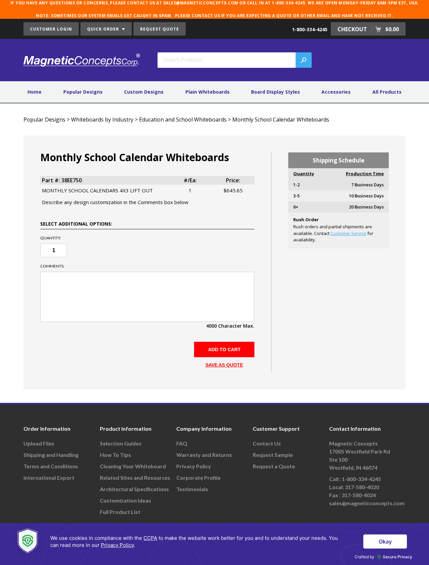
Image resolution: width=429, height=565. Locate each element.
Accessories (336, 92)
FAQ (181, 443)
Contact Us (267, 443)
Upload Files (38, 443)
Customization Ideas (125, 500)
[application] (214, 544)
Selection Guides (120, 443)
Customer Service (348, 233)
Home (34, 92)
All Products (387, 92)
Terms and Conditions (50, 466)
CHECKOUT (368, 29)
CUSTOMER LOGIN (51, 29)
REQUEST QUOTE (159, 29)
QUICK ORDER (103, 29)
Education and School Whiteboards (183, 119)
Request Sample (273, 455)
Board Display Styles (275, 92)
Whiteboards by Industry (102, 119)
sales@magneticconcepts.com (367, 503)
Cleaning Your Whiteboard (133, 466)
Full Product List (120, 512)
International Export (48, 477)
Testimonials (192, 489)
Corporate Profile (198, 477)
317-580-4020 (362, 487)
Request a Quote (274, 466)
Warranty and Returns (204, 455)
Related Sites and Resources (135, 477)
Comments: (52, 266)
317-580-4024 (359, 495)
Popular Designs (83, 92)
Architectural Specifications (134, 489)
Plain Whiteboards (207, 92)
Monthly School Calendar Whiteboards (280, 119)
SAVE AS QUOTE (224, 365)
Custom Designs (144, 92)
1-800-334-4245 (309, 29)
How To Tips (115, 455)
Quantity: (50, 238)
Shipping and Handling (50, 455)
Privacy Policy (193, 466)
